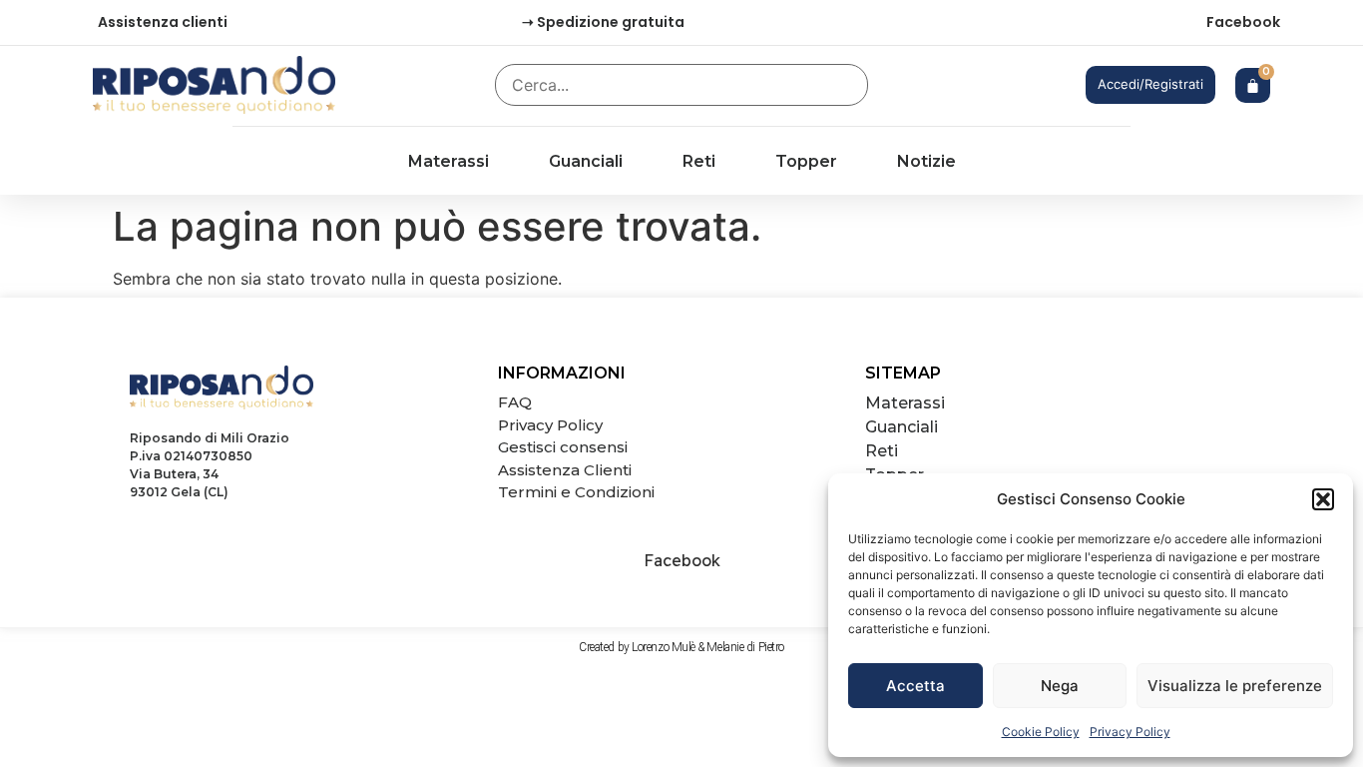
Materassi (448, 161)
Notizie (926, 161)
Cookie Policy (1041, 731)
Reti (698, 161)
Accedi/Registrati (1150, 84)
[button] (1323, 499)
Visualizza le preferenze (1234, 685)
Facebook (1243, 22)
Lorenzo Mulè (663, 647)
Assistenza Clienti (565, 469)
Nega (1060, 685)
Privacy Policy (1130, 731)
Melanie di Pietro (744, 647)
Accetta (915, 685)
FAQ (515, 401)
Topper (806, 161)
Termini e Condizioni (576, 491)
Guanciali (586, 161)
